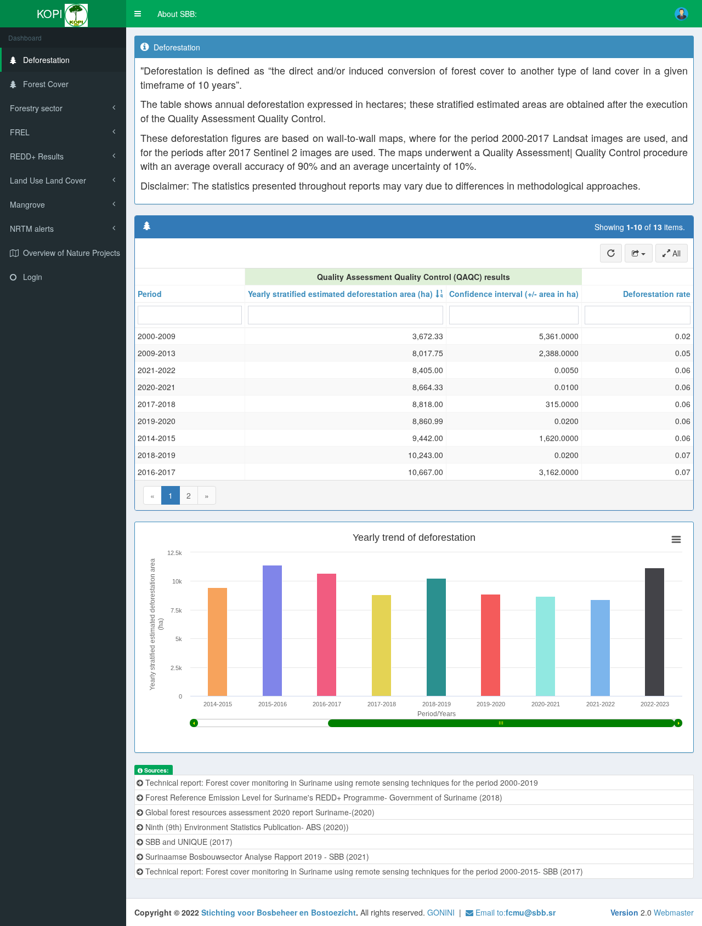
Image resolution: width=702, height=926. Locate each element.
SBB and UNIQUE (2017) (188, 841)
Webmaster (674, 912)
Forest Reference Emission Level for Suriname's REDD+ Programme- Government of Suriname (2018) (322, 797)
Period (150, 293)
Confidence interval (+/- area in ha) (514, 293)
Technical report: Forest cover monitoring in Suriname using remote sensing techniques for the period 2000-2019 (340, 782)
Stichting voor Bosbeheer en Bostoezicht (278, 912)
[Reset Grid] (611, 253)
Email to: (514, 912)
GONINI (441, 912)
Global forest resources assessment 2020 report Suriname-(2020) (259, 812)
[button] (137, 13)
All (675, 253)
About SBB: (177, 13)
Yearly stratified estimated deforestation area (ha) (340, 293)
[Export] (639, 253)
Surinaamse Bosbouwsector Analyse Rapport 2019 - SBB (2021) (256, 856)
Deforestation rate (656, 293)
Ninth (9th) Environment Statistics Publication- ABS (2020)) (246, 826)
